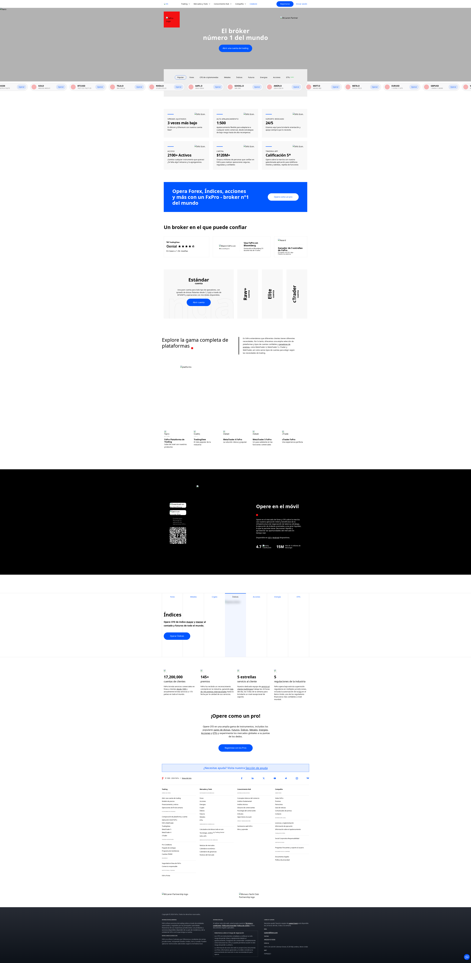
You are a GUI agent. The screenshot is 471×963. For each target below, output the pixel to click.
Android (276, 537)
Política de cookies (243, 925)
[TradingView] (308, 778)
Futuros (236, 729)
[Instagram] (297, 778)
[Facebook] (241, 778)
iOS (269, 537)
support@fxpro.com (271, 933)
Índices (244, 729)
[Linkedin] (252, 778)
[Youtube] (275, 778)
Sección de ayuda (257, 768)
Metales (253, 729)
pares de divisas (222, 729)
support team (293, 923)
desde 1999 (181, 689)
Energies (263, 729)
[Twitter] (263, 778)
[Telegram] (286, 778)
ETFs (215, 733)
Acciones (205, 733)
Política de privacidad (229, 925)
